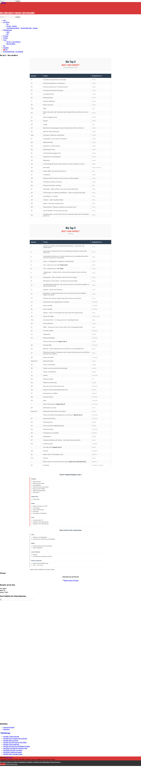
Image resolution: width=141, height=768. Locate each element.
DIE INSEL (5, 8)
